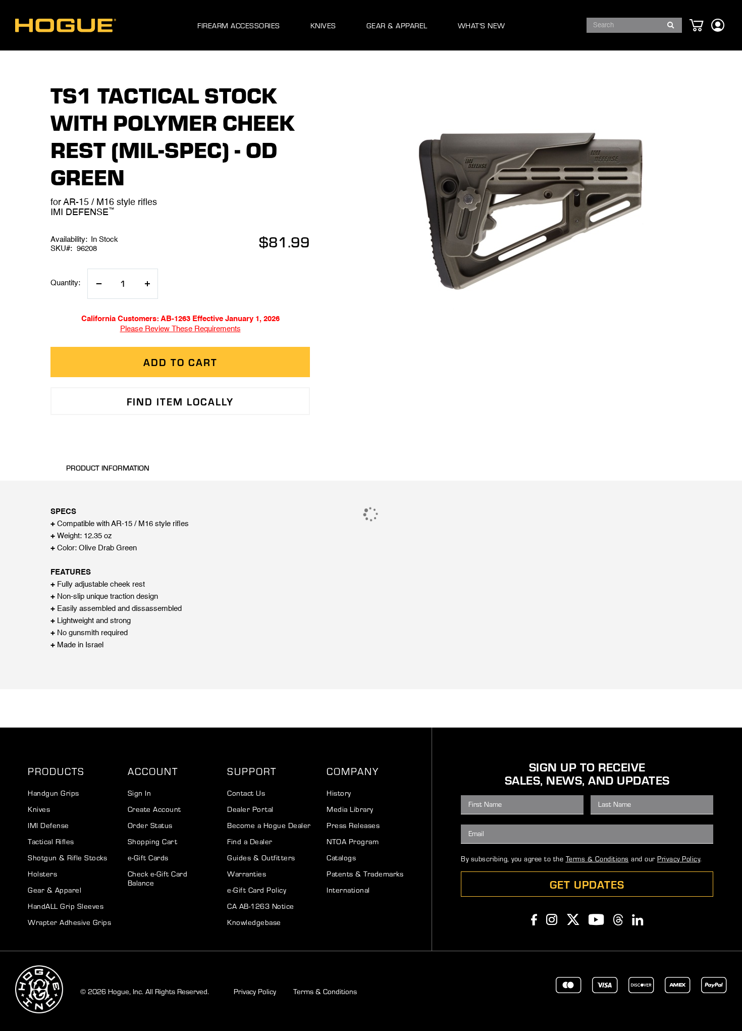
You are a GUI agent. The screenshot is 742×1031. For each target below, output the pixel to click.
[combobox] (634, 25)
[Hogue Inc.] (65, 25)
